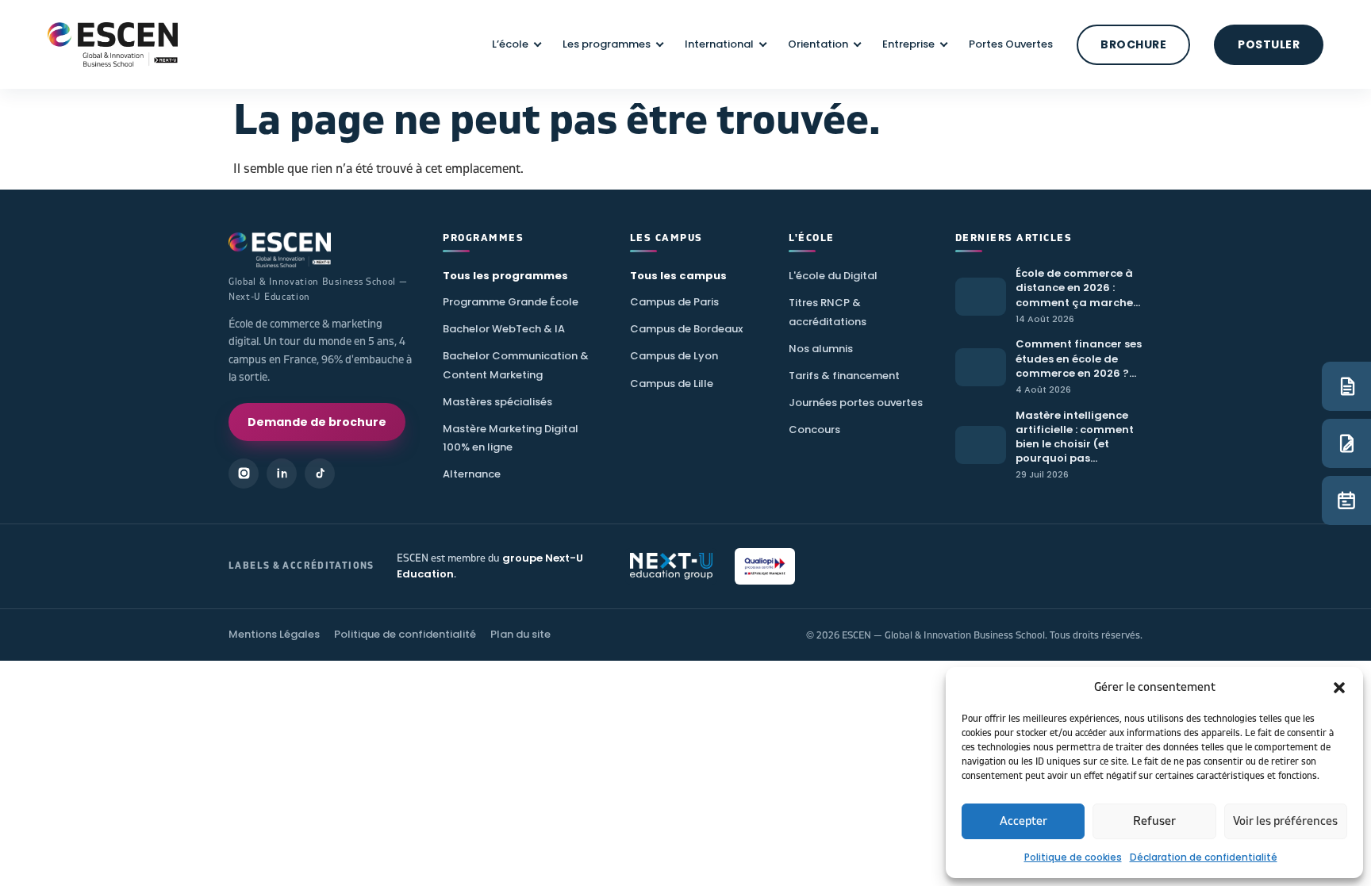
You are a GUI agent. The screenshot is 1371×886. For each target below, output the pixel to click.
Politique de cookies (1073, 857)
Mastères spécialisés (497, 401)
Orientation (818, 44)
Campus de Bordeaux (686, 328)
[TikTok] (320, 473)
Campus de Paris (674, 301)
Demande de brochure (317, 422)
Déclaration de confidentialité (1203, 857)
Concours (814, 429)
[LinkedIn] (282, 473)
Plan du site (520, 634)
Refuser (1154, 821)
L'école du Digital (833, 275)
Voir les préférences (1285, 821)
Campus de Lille (671, 383)
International (719, 44)
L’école (510, 44)
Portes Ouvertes (1011, 44)
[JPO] (1346, 500)
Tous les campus (678, 275)
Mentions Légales (274, 634)
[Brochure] (1346, 386)
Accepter (1023, 821)
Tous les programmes (505, 275)
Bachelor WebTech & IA (504, 328)
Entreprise (908, 44)
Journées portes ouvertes (856, 402)
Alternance (472, 473)
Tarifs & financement (844, 375)
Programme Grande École (510, 301)
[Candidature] (1346, 443)
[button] (1339, 688)
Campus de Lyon (674, 355)
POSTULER (1269, 44)
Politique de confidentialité (405, 634)
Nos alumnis (821, 348)
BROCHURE (1133, 44)
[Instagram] (243, 473)
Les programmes (607, 44)
